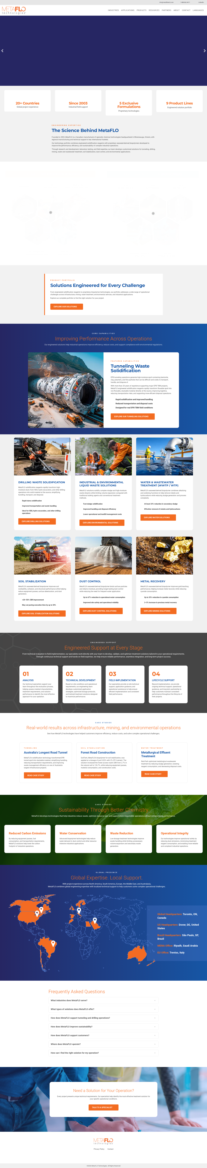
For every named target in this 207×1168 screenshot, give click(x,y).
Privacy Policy (99, 1149)
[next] (204, 50)
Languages (198, 10)
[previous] (2, 50)
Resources (154, 10)
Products (142, 10)
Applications (127, 10)
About (177, 10)
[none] (155, 1000)
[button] (103, 1000)
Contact (186, 10)
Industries (113, 10)
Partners (166, 10)
